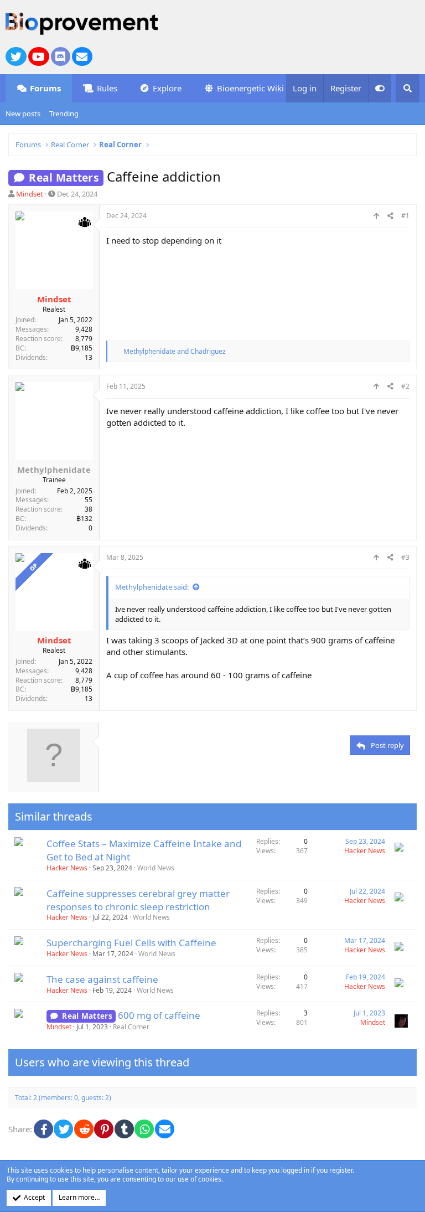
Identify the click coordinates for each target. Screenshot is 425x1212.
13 (88, 357)
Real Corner (131, 1027)
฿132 (84, 518)
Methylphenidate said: (152, 587)
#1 (405, 215)
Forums (45, 88)
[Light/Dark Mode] (379, 88)
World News (155, 868)
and (174, 351)
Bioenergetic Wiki (250, 88)
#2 (405, 386)
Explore (167, 88)
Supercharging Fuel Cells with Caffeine (131, 942)
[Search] (407, 88)
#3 (405, 557)
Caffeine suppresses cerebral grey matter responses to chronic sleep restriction (138, 900)
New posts (23, 113)
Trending (64, 113)
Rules (107, 88)
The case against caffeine (102, 979)
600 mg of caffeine (159, 1015)
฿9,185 (81, 348)
